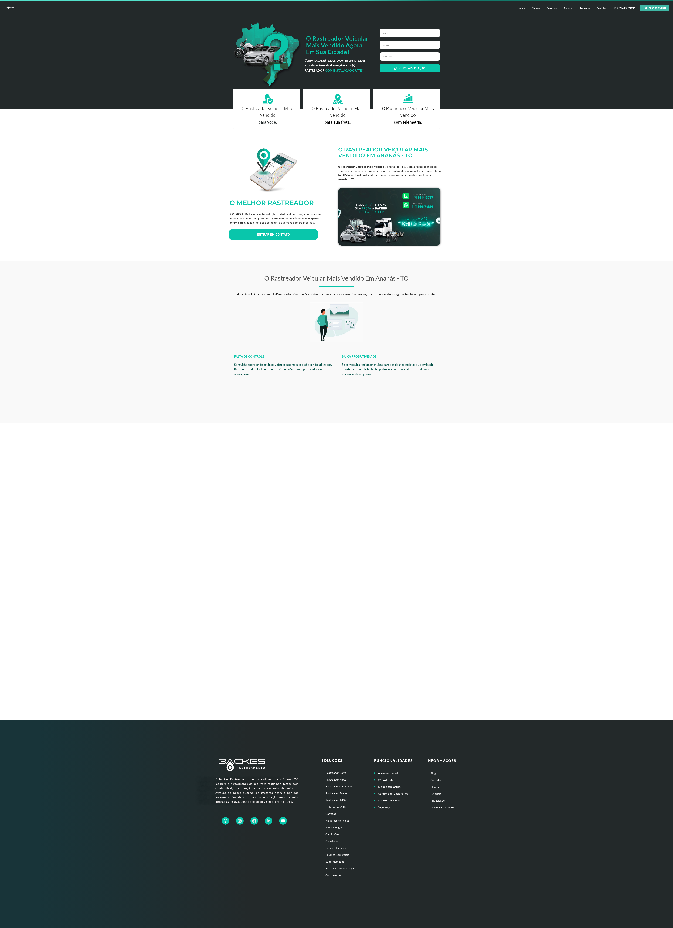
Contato (601, 8)
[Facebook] (254, 821)
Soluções (552, 8)
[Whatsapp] (225, 821)
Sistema (568, 8)
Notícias (585, 8)
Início (522, 8)
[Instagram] (240, 821)
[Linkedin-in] (268, 821)
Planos (536, 8)
